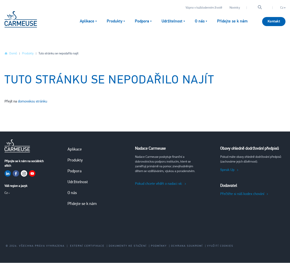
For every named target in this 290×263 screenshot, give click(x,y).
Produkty (28, 53)
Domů (13, 53)
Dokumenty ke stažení (128, 246)
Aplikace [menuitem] (87, 21)
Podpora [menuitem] (142, 21)
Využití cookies (220, 246)
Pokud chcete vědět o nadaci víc (158, 184)
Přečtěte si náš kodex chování (242, 194)
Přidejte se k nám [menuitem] (232, 21)
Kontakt (274, 21)
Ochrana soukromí (187, 246)
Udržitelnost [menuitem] (172, 21)
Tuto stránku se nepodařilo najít (58, 53)
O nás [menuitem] (200, 21)
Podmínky (159, 246)
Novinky (235, 8)
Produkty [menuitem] (114, 21)
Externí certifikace (87, 246)
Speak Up (227, 170)
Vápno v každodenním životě (204, 8)
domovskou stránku (32, 101)
